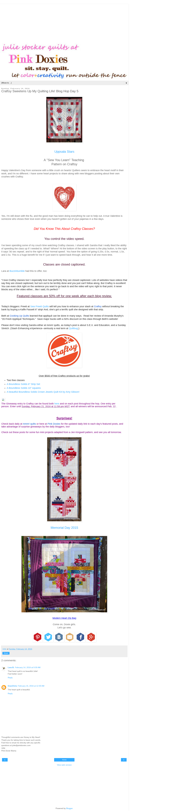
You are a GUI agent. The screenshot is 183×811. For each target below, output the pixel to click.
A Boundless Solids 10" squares (24, 388)
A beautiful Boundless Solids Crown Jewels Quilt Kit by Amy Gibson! (43, 392)
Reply (10, 678)
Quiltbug (73, 328)
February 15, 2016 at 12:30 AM (31, 686)
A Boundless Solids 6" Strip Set (23, 384)
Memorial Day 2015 (64, 527)
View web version (64, 765)
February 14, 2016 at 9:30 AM (27, 667)
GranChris (12, 686)
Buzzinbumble (17, 271)
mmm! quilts (29, 423)
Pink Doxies (54, 423)
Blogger (69, 808)
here (56, 403)
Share (6, 653)
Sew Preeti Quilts (39, 306)
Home (64, 760)
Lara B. (11, 667)
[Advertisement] (64, 22)
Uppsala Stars (64, 151)
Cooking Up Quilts (19, 315)
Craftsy (98, 306)
